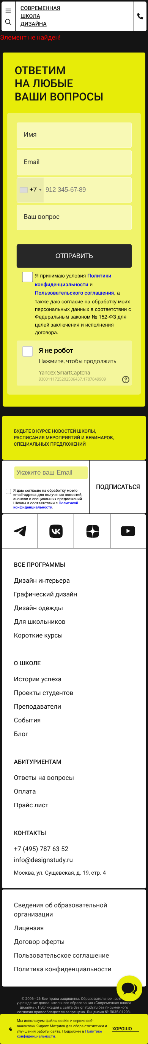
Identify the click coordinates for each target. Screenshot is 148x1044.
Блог (21, 734)
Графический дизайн (45, 594)
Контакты (30, 833)
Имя (30, 135)
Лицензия (29, 928)
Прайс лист (31, 805)
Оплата (25, 791)
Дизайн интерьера (42, 581)
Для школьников (40, 622)
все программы (39, 564)
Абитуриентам (37, 761)
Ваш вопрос (42, 217)
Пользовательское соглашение (61, 956)
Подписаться (118, 487)
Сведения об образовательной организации (60, 910)
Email (32, 162)
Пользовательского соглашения (74, 293)
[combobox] (30, 189)
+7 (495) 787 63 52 (41, 849)
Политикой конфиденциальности (45, 505)
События (27, 720)
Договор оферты (39, 942)
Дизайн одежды (38, 608)
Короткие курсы (38, 635)
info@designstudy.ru (43, 860)
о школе (27, 663)
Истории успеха (38, 679)
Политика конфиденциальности (63, 969)
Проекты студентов (44, 693)
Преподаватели (37, 707)
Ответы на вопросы (44, 778)
